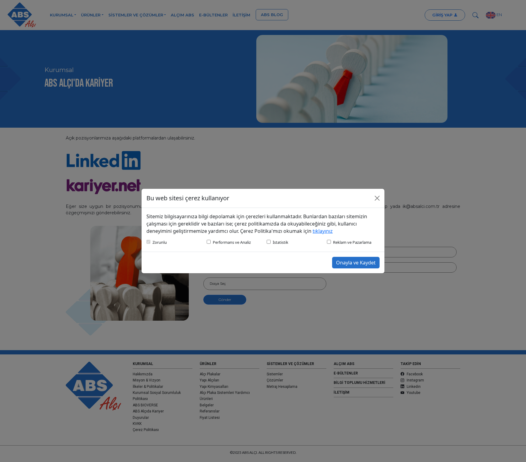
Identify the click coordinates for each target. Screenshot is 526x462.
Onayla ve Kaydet (356, 262)
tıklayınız (323, 231)
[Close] (377, 198)
